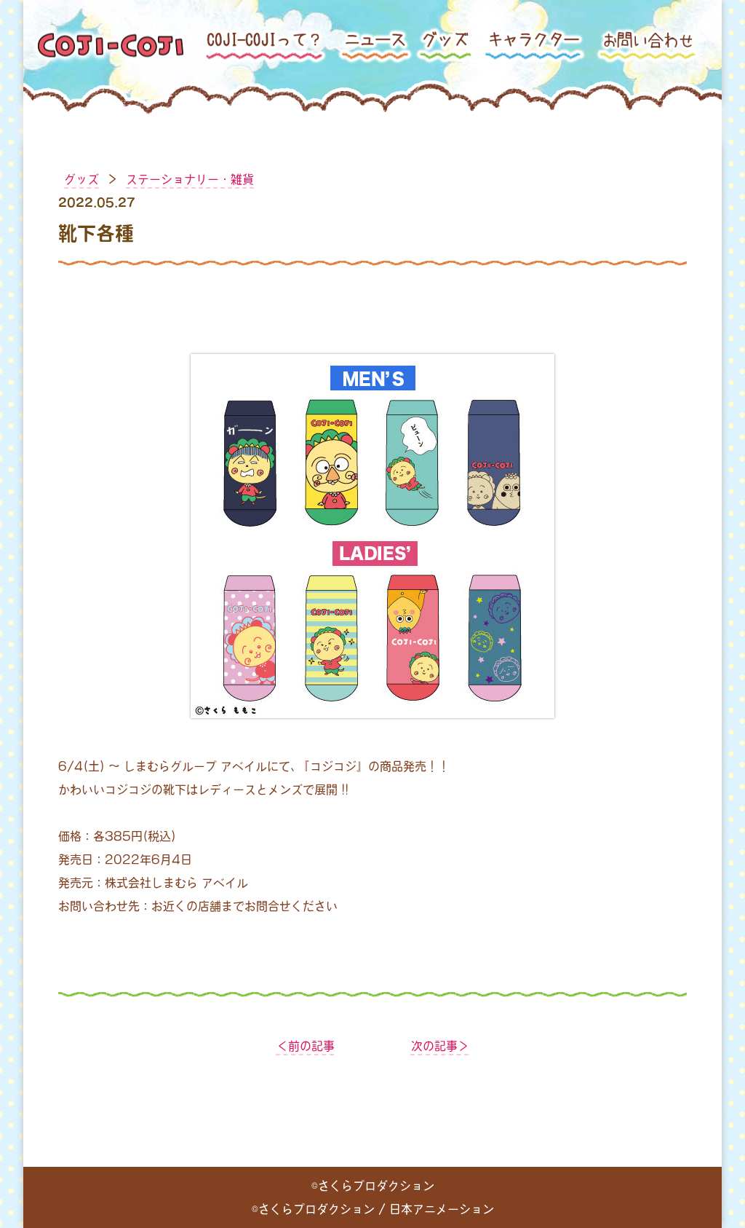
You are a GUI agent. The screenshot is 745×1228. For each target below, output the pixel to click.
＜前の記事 (305, 1046)
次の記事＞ (440, 1046)
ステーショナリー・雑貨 (190, 179)
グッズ (81, 179)
